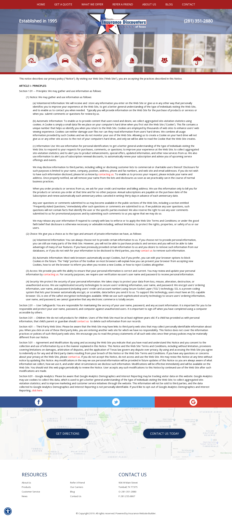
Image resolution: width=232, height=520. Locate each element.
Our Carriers (76, 487)
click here (37, 390)
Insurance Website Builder (142, 513)
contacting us (106, 174)
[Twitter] (116, 402)
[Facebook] (39, 402)
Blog (72, 491)
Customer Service (31, 491)
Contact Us (75, 496)
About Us (26, 482)
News (25, 496)
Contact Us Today (164, 433)
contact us (147, 250)
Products (26, 487)
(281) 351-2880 (198, 21)
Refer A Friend (77, 482)
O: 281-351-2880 (127, 491)
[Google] (193, 402)
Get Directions (67, 433)
